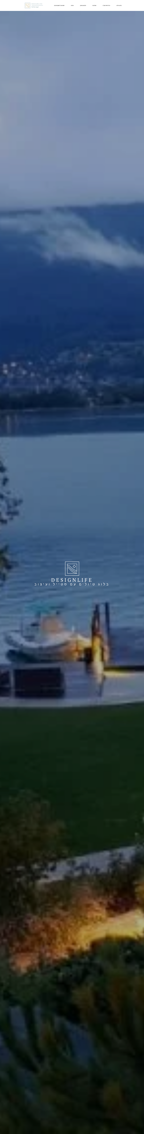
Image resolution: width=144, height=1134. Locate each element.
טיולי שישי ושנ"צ (106, 5)
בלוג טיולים (119, 5)
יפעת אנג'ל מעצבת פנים (59, 5)
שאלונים (94, 5)
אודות (72, 5)
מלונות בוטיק (83, 5)
